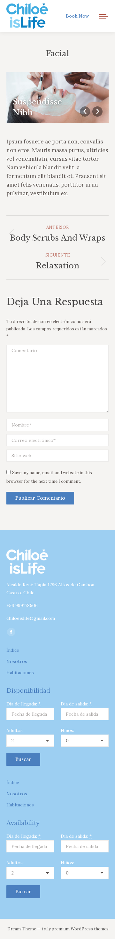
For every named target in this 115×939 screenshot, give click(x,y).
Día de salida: (76, 704)
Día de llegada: (23, 704)
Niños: (67, 730)
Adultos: (15, 730)
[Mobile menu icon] (103, 16)
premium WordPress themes (80, 929)
